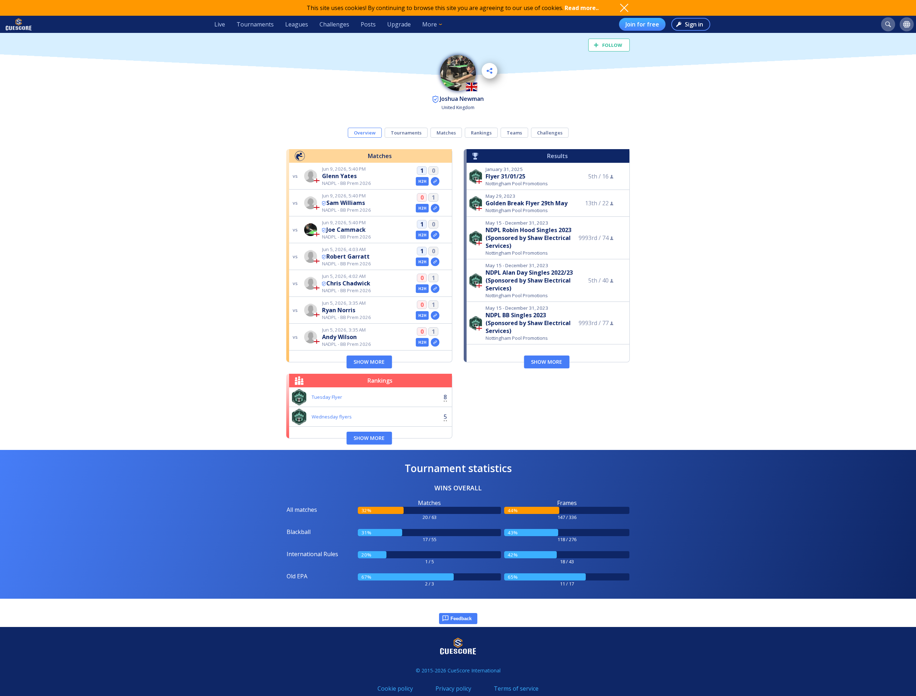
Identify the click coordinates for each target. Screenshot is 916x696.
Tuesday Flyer (327, 397)
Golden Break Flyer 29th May (526, 203)
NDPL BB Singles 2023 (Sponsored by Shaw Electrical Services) (528, 323)
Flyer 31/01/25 (505, 176)
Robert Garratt (348, 256)
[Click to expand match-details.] (435, 181)
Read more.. (582, 8)
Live (219, 24)
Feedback (461, 618)
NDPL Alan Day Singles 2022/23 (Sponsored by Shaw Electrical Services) (529, 280)
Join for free (642, 24)
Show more (369, 361)
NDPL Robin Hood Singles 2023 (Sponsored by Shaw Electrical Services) (528, 238)
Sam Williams (345, 203)
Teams (514, 132)
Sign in (694, 24)
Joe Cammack (346, 230)
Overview (365, 132)
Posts (368, 24)
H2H (422, 181)
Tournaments (255, 24)
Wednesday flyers (332, 416)
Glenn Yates (339, 176)
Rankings (481, 132)
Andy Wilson (339, 337)
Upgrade (399, 24)
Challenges (334, 24)
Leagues (296, 24)
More (429, 24)
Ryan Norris (338, 310)
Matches (446, 132)
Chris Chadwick (348, 283)
